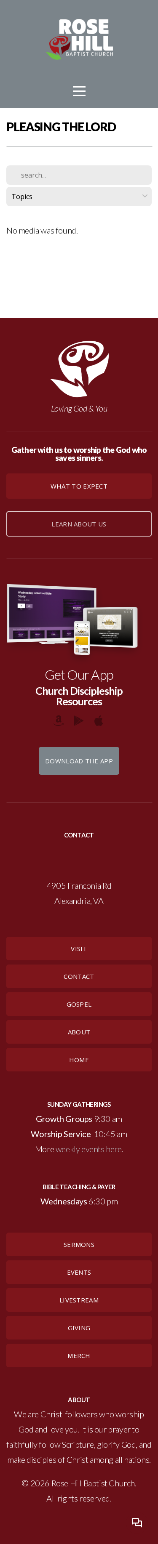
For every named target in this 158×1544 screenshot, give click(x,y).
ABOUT (79, 1032)
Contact (79, 976)
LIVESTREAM (79, 1300)
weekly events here (89, 1149)
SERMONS (79, 1244)
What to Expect (79, 486)
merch (79, 1355)
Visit (79, 948)
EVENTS (79, 1272)
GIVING (79, 1327)
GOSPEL (79, 1004)
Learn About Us (78, 524)
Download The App (79, 761)
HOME (79, 1059)
